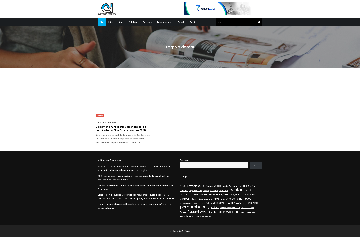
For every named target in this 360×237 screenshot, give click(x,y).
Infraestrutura (185, 203)
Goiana (195, 199)
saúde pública (252, 212)
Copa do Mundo (195, 191)
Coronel (206, 191)
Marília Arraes (253, 203)
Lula (230, 203)
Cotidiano (133, 22)
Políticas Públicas (247, 208)
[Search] (259, 22)
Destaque (147, 22)
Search (255, 165)
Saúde (242, 212)
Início (111, 22)
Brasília (251, 186)
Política (193, 22)
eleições (222, 194)
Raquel (183, 212)
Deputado (223, 190)
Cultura (214, 190)
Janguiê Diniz (207, 203)
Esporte (181, 22)
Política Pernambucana (230, 208)
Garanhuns (185, 199)
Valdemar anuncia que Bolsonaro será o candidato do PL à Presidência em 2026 (121, 128)
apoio (225, 186)
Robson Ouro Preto (227, 211)
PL (208, 208)
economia (198, 195)
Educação (209, 194)
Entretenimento (165, 22)
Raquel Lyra (197, 211)
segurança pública (203, 216)
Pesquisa (184, 160)
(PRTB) (182, 186)
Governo (215, 199)
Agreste (209, 186)
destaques (240, 190)
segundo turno (186, 216)
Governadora (204, 199)
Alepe (217, 186)
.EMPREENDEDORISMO (195, 186)
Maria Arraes (239, 203)
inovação (197, 203)
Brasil (121, 22)
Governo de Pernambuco (235, 198)
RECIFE (212, 212)
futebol (251, 194)
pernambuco (193, 207)
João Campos (220, 203)
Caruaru (184, 190)
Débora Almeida (186, 195)
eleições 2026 (238, 194)
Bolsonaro (234, 186)
